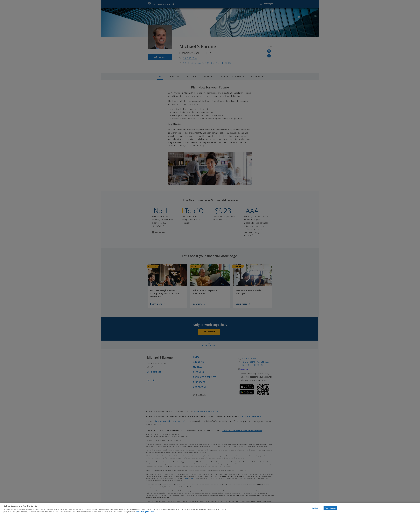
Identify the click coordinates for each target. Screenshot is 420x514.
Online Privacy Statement (145, 511)
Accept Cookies (330, 508)
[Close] (416, 508)
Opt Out (315, 508)
